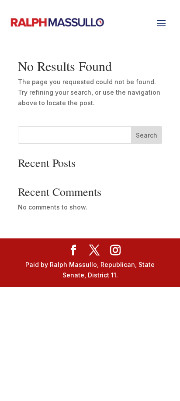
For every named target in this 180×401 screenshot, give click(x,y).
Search (146, 135)
